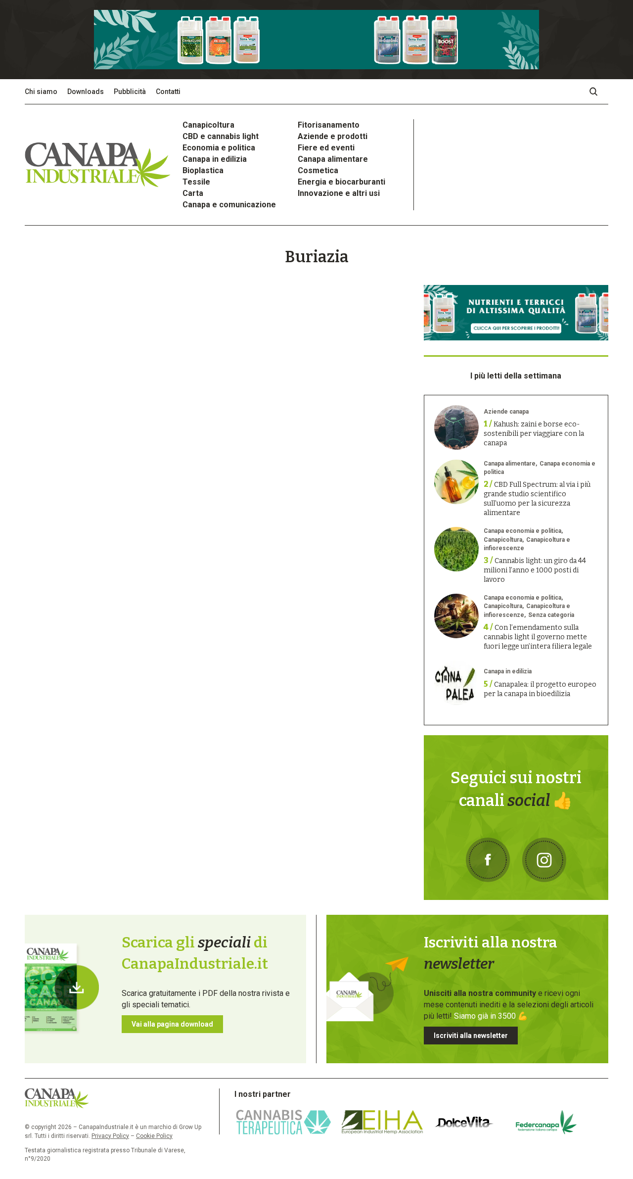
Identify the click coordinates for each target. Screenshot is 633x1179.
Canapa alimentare (333, 159)
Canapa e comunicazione (229, 204)
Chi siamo (41, 91)
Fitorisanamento (329, 125)
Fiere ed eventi (326, 147)
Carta (192, 193)
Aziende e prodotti (332, 136)
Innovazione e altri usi (339, 193)
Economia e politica (218, 147)
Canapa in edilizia (214, 159)
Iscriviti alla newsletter (471, 1035)
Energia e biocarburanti (341, 182)
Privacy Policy (110, 1135)
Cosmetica (318, 170)
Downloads (85, 91)
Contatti (168, 91)
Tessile (196, 182)
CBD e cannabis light (220, 136)
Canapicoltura (208, 125)
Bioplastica (203, 170)
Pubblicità (130, 91)
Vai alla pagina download (172, 1024)
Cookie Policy (154, 1135)
